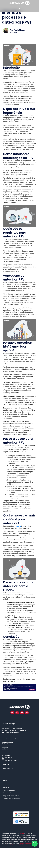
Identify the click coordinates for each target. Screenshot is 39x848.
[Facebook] (12, 712)
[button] (19, 8)
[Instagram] (17, 712)
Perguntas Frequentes (11, 796)
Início (4, 785)
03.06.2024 (13, 32)
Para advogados (9, 790)
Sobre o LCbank (8, 793)
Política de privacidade (11, 798)
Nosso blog (7, 787)
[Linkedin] (27, 712)
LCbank (18, 526)
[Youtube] (22, 712)
